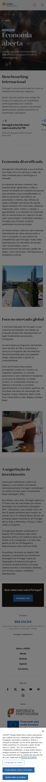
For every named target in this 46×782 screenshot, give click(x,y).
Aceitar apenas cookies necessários (18, 770)
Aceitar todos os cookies (15, 777)
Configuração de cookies (13, 763)
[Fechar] (43, 731)
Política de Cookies (29, 757)
